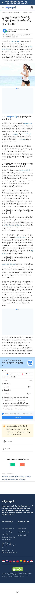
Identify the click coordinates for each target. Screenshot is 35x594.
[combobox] (28, 387)
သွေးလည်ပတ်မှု (20, 237)
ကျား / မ (4, 371)
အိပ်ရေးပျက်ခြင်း (24, 170)
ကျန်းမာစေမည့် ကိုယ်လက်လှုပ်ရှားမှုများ (10, 12)
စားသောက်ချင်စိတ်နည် (8, 264)
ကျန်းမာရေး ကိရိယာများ (23, 521)
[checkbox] (3, 414)
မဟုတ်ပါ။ (21, 400)
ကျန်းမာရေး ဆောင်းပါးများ (7, 521)
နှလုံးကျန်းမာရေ (14, 41)
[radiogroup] (17, 373)
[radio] (3, 400)
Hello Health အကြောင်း (24, 532)
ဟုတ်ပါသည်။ (9, 400)
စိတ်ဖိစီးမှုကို (26, 134)
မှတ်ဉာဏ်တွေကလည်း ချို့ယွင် (12, 225)
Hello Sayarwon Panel (9, 35)
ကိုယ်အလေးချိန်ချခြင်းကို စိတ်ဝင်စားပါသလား (15, 398)
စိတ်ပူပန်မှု (11, 116)
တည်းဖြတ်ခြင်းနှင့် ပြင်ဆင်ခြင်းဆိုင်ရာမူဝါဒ (8, 545)
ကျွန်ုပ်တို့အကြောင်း (23, 535)
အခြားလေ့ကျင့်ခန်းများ (27, 12)
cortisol (15, 134)
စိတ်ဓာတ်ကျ (22, 139)
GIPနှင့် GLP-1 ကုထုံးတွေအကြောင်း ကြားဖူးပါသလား (15, 403)
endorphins (28, 123)
